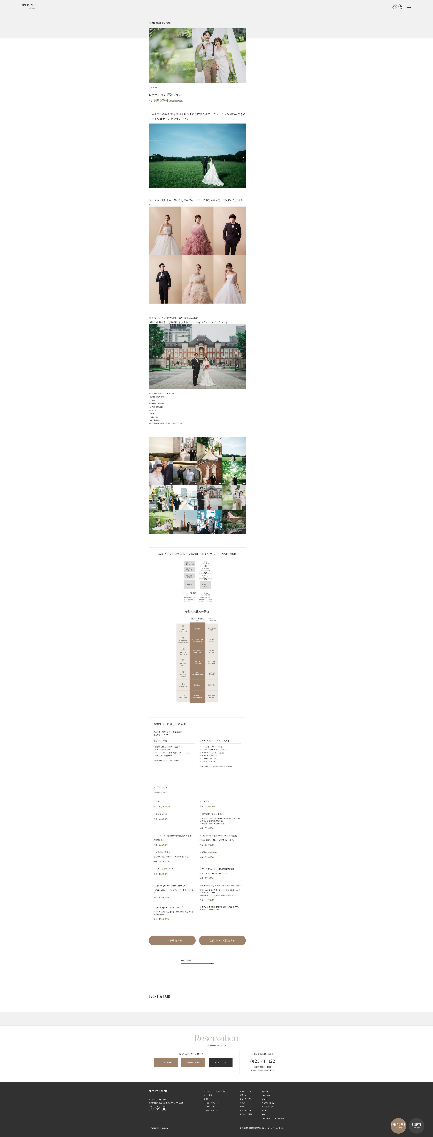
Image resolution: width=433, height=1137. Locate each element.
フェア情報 (398, 1125)
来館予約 (416, 1125)
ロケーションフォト (211, 1110)
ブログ (242, 1103)
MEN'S (265, 1110)
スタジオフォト (210, 1106)
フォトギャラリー (246, 1099)
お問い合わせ (220, 1062)
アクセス (243, 1106)
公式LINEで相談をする (222, 940)
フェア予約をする (172, 940)
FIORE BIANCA (268, 1103)
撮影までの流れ (246, 1110)
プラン (206, 1099)
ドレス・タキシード (211, 1103)
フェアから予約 (166, 1062)
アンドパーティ (245, 1091)
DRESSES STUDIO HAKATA (273, 1118)
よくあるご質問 (246, 1114)
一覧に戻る (186, 960)
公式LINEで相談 (193, 1062)
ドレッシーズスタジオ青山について (217, 1091)
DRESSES (266, 1095)
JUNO (264, 1099)
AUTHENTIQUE (268, 1107)
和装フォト (244, 1095)
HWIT (264, 1114)
